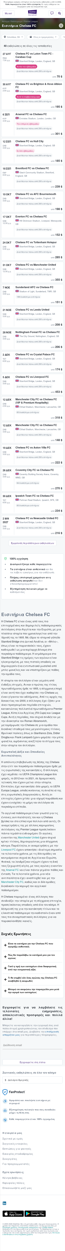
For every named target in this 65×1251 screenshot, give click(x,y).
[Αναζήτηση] (59, 13)
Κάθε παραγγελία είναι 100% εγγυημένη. (23, 4)
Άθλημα (5, 21)
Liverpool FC (8, 849)
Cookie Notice (47, 1227)
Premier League (31, 21)
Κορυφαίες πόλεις (13, 1183)
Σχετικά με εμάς (13, 1138)
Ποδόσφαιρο (16, 21)
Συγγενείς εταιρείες (15, 1143)
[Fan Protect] (14, 1092)
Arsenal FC (12, 870)
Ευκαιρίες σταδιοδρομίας (18, 1153)
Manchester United (28, 837)
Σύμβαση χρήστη (10, 1227)
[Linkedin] (4, 1203)
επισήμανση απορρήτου (28, 1227)
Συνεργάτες (10, 1159)
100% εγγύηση (19, 558)
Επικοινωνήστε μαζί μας (17, 1188)
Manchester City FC (12, 882)
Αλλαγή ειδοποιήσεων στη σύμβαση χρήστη (31, 1233)
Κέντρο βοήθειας (12, 1178)
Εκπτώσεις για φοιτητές (17, 1148)
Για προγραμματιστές (16, 1164)
